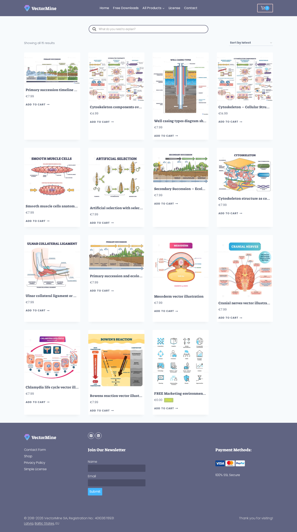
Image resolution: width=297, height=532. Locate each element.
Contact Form (35, 449)
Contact (190, 8)
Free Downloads (126, 8)
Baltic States (44, 523)
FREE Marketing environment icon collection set (195, 393)
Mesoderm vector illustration (178, 296)
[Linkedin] (98, 435)
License (174, 8)
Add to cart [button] (36, 104)
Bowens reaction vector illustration (120, 395)
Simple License (35, 469)
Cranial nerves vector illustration (246, 303)
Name (92, 461)
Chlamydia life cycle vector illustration (58, 387)
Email (92, 476)
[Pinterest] (91, 435)
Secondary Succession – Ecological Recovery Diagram (199, 189)
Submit (95, 491)
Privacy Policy (34, 462)
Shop (28, 456)
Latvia (28, 523)
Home (104, 8)
